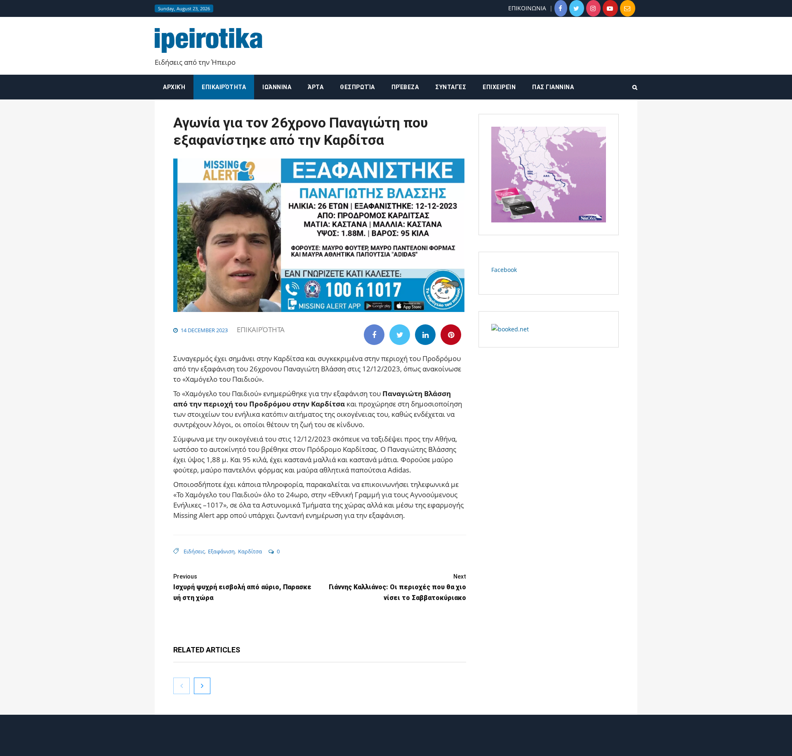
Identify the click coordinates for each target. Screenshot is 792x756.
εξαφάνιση (221, 551)
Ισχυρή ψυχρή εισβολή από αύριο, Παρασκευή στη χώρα (242, 587)
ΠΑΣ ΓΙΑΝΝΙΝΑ (553, 87)
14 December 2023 (204, 330)
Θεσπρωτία (357, 87)
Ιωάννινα (276, 87)
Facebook (504, 270)
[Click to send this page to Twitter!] (399, 334)
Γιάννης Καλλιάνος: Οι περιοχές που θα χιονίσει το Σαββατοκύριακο (397, 587)
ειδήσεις (194, 551)
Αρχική (174, 87)
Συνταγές (450, 87)
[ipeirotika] (208, 40)
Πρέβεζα (405, 87)
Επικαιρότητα (224, 87)
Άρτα (315, 87)
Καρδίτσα (250, 551)
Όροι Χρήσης (396, 742)
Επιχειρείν (499, 87)
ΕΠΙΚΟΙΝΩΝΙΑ (527, 8)
